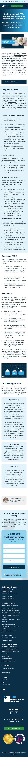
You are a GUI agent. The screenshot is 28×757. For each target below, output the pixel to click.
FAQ (2, 682)
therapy (16, 450)
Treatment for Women (7, 598)
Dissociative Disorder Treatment (10, 613)
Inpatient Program (6, 591)
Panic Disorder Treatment (8, 624)
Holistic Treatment (6, 658)
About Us (4, 677)
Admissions (5, 665)
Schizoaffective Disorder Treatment (8, 632)
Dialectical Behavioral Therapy (10, 651)
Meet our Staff (5, 684)
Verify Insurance (19, 1)
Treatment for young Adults (9, 594)
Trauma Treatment (6, 640)
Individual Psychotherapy (8, 661)
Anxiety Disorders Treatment (9, 605)
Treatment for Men (6, 596)
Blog (3, 689)
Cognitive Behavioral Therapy (9, 649)
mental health (12, 102)
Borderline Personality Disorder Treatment (10, 627)
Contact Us (4, 680)
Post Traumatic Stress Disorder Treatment (10, 616)
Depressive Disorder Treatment (10, 610)
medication (16, 287)
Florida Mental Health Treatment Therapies (9, 645)
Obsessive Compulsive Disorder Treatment (10, 620)
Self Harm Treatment (7, 635)
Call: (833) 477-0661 (17, 6)
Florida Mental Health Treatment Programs (9, 588)
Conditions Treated (8, 603)
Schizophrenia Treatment (8, 637)
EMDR (5, 446)
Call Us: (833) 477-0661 (14, 728)
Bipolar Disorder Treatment (9, 608)
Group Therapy (5, 656)
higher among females (8, 60)
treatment (9, 405)
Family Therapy (5, 654)
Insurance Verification (7, 668)
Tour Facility (5, 673)
